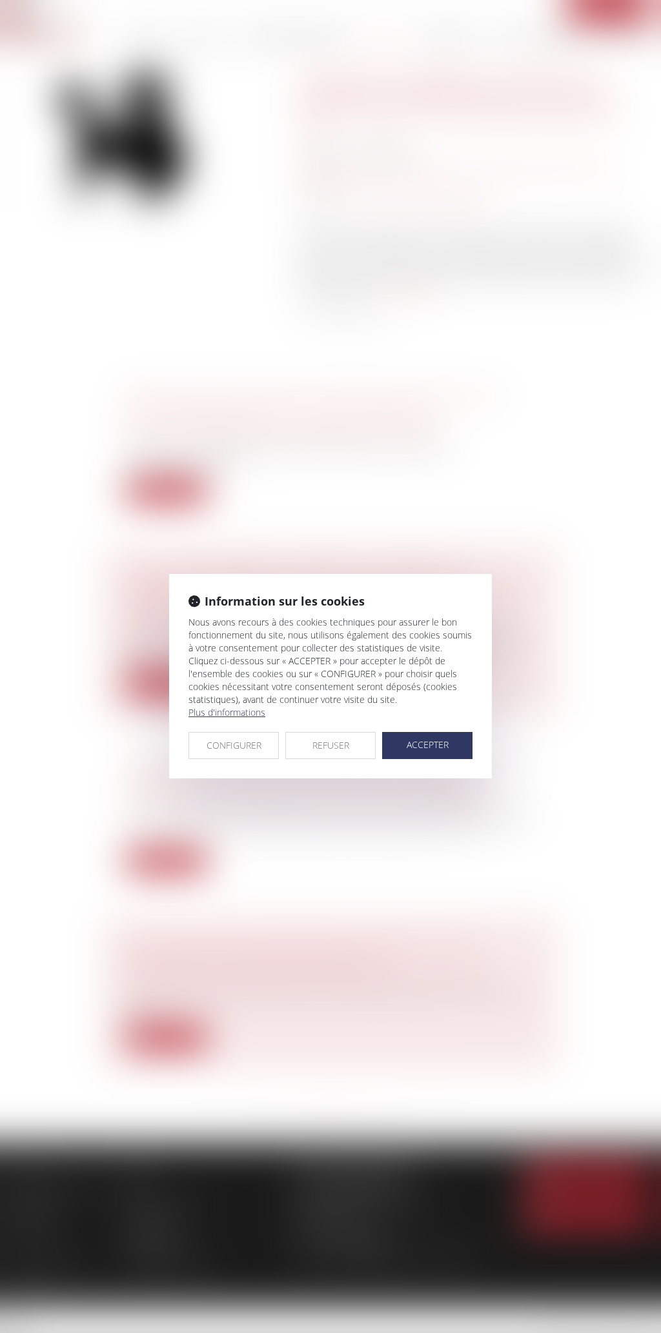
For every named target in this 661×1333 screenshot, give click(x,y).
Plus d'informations (226, 712)
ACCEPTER (428, 744)
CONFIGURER (234, 745)
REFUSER (330, 745)
